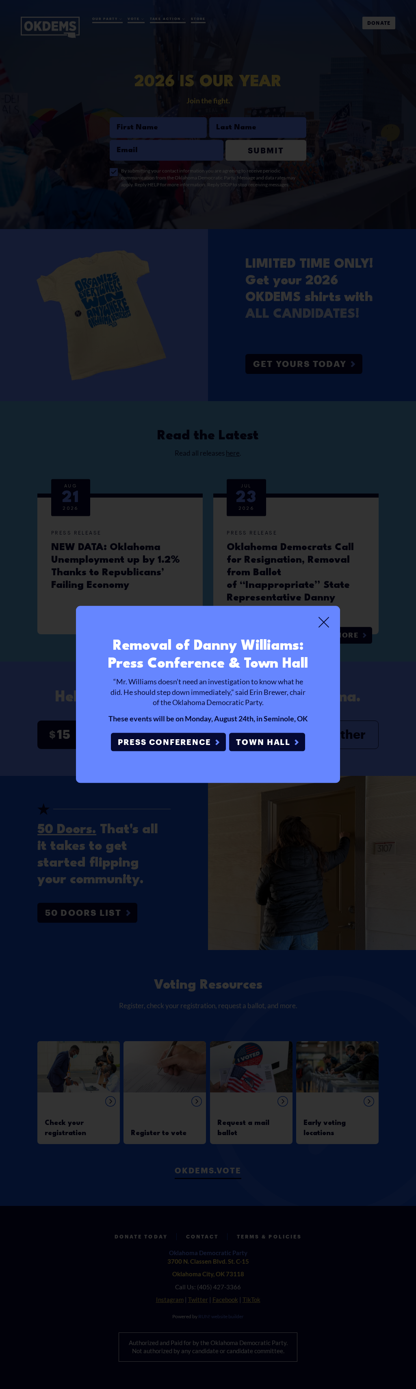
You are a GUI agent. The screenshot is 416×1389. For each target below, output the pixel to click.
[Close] (324, 622)
